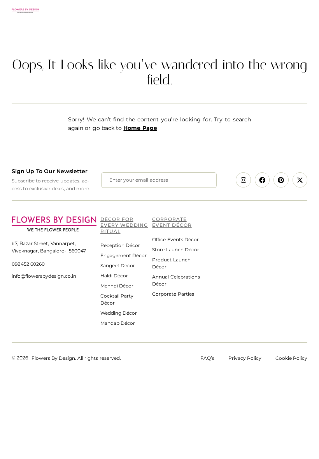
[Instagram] (243, 179)
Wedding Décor (118, 313)
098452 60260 (28, 264)
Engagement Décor (123, 255)
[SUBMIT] (202, 180)
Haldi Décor (114, 276)
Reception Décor (120, 245)
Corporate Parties (173, 294)
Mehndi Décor (116, 286)
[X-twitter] (300, 179)
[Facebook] (262, 179)
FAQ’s (214, 358)
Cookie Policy (291, 358)
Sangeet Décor (117, 265)
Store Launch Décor (175, 249)
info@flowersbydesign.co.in (44, 276)
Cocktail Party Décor (116, 299)
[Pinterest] (280, 179)
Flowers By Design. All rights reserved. (76, 358)
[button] (302, 10)
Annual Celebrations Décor (176, 280)
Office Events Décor (175, 239)
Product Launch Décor (171, 263)
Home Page (140, 127)
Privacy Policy (244, 358)
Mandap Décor (117, 323)
